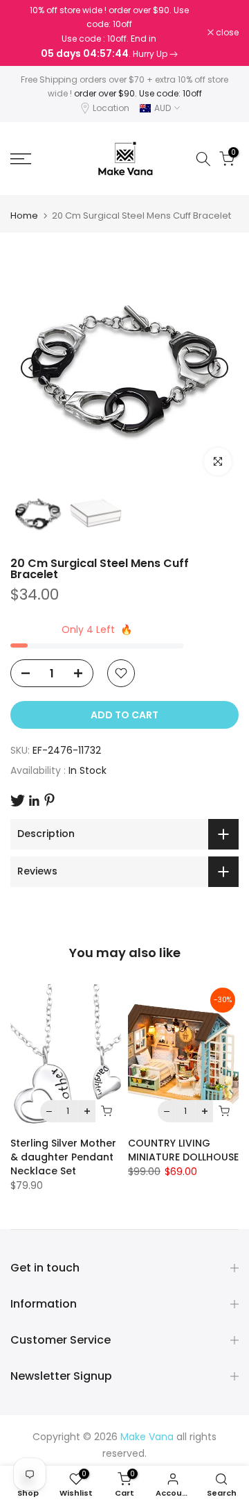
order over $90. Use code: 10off (138, 93)
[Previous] (31, 367)
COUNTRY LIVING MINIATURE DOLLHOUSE (183, 1150)
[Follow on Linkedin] (34, 801)
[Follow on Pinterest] (49, 799)
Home (24, 215)
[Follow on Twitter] (17, 800)
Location (111, 108)
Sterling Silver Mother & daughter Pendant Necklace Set (63, 1157)
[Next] (218, 367)
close (226, 32)
